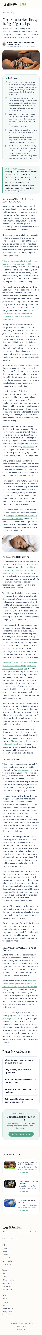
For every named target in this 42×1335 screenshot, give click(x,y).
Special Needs (7, 1283)
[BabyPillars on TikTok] (13, 1238)
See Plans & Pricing (21, 1134)
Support (5, 1305)
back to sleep (28, 446)
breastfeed (7, 801)
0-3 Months (6, 1248)
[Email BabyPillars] (17, 1238)
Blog (4, 1273)
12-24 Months (7, 1261)
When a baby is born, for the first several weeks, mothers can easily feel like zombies (20, 264)
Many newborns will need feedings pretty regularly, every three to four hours (18, 570)
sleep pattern (16, 588)
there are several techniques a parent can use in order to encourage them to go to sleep (19, 984)
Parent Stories (7, 1290)
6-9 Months (6, 1255)
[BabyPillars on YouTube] (8, 1238)
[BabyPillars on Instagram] (4, 1238)
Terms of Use (6, 1315)
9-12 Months (6, 1258)
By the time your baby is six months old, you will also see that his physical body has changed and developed (19, 665)
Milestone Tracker (8, 1280)
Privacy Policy (7, 1312)
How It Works (6, 1286)
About (4, 1299)
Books (4, 1277)
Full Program (6, 1264)
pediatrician (23, 770)
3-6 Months (6, 1251)
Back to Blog (8, 12)
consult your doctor (10, 1018)
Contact (5, 1302)
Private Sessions (7, 1308)
